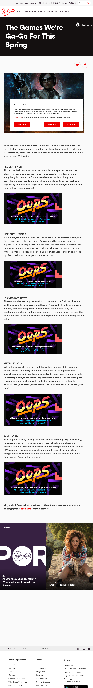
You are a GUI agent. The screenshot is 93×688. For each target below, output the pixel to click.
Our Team (12, 668)
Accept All (71, 124)
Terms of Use (41, 668)
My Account (51, 11)
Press (10, 672)
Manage (22, 124)
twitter (77, 65)
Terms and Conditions (44, 665)
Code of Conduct (43, 682)
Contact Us (68, 665)
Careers (11, 675)
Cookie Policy (41, 678)
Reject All (52, 124)
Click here (18, 118)
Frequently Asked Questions (75, 669)
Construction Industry (72, 672)
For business (45, 3)
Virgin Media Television (27, 3)
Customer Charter (15, 685)
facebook (85, 65)
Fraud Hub (68, 679)
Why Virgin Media (33, 11)
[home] (6, 649)
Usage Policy (41, 672)
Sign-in (74, 3)
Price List (39, 675)
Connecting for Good (16, 678)
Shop (19, 11)
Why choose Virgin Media (18, 682)
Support (64, 11)
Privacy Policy (41, 685)
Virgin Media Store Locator (74, 676)
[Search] (88, 3)
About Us (12, 665)
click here (26, 509)
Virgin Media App (60, 3)
